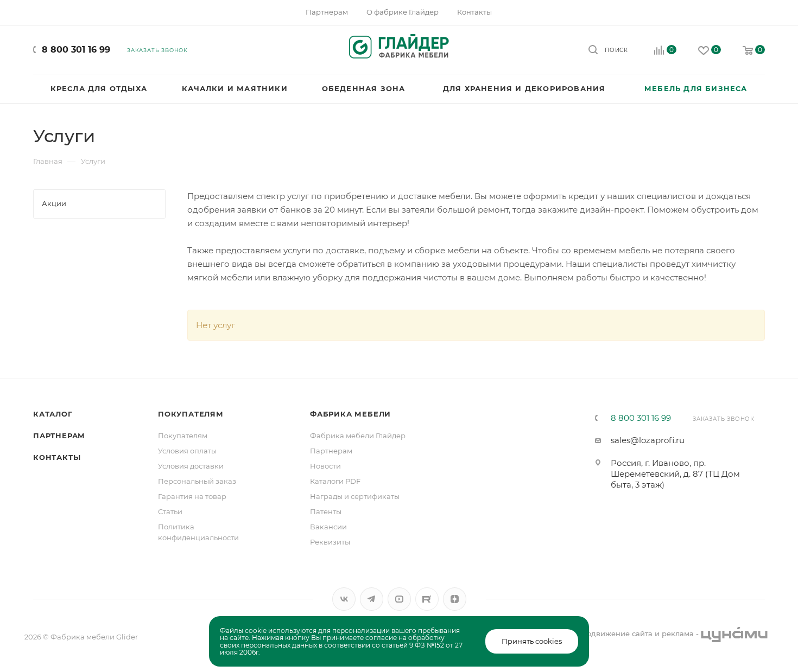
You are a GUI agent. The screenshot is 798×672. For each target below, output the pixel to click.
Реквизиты (330, 541)
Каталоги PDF (335, 481)
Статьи (170, 511)
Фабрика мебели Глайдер (358, 435)
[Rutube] (427, 599)
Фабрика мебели (350, 413)
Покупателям (191, 413)
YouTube (399, 599)
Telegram (371, 599)
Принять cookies (532, 641)
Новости (325, 466)
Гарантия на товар (192, 496)
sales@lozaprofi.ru (648, 440)
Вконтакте (344, 599)
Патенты (325, 511)
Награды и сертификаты (355, 496)
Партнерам (59, 435)
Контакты (56, 457)
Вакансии (328, 526)
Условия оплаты (187, 450)
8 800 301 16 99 (76, 49)
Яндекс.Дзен (454, 599)
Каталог (53, 413)
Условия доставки (191, 466)
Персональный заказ (197, 481)
